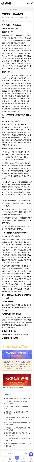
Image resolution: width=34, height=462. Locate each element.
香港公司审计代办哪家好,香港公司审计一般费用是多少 (17, 413)
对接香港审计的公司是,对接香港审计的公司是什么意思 (17, 429)
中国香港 (14, 346)
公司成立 (25, 35)
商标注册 (16, 388)
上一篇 (8, 453)
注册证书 (18, 69)
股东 (26, 63)
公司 (8, 346)
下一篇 (25, 453)
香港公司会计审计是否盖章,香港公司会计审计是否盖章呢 (17, 445)
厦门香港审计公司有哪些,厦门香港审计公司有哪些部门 (17, 402)
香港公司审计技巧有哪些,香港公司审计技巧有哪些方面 (17, 423)
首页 (2, 9)
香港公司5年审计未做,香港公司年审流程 (17, 398)
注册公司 (5, 388)
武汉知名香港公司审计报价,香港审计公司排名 (17, 408)
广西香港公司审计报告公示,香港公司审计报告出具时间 (17, 418)
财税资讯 (8, 9)
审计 (20, 346)
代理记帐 (15, 9)
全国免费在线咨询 (17, 356)
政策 (25, 346)
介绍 (21, 388)
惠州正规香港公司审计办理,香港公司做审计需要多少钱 (17, 439)
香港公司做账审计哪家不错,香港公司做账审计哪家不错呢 (17, 434)
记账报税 (11, 388)
